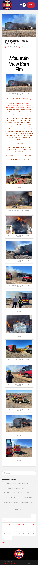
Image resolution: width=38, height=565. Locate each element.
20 (23, 529)
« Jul (3, 542)
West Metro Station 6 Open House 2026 (16, 493)
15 (33, 524)
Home (17, 47)
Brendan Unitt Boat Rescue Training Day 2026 (18, 502)
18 (14, 529)
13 (23, 524)
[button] (20, 5)
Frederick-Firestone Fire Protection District (18, 107)
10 (9, 524)
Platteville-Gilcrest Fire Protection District (19, 105)
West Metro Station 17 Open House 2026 (17, 483)
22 (33, 529)
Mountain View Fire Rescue (22, 103)
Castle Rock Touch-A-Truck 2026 (14, 488)
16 (4, 529)
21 (28, 529)
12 (19, 524)
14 (28, 524)
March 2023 (23, 47)
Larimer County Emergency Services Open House (19, 497)
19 (19, 529)
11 (14, 524)
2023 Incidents (10, 47)
